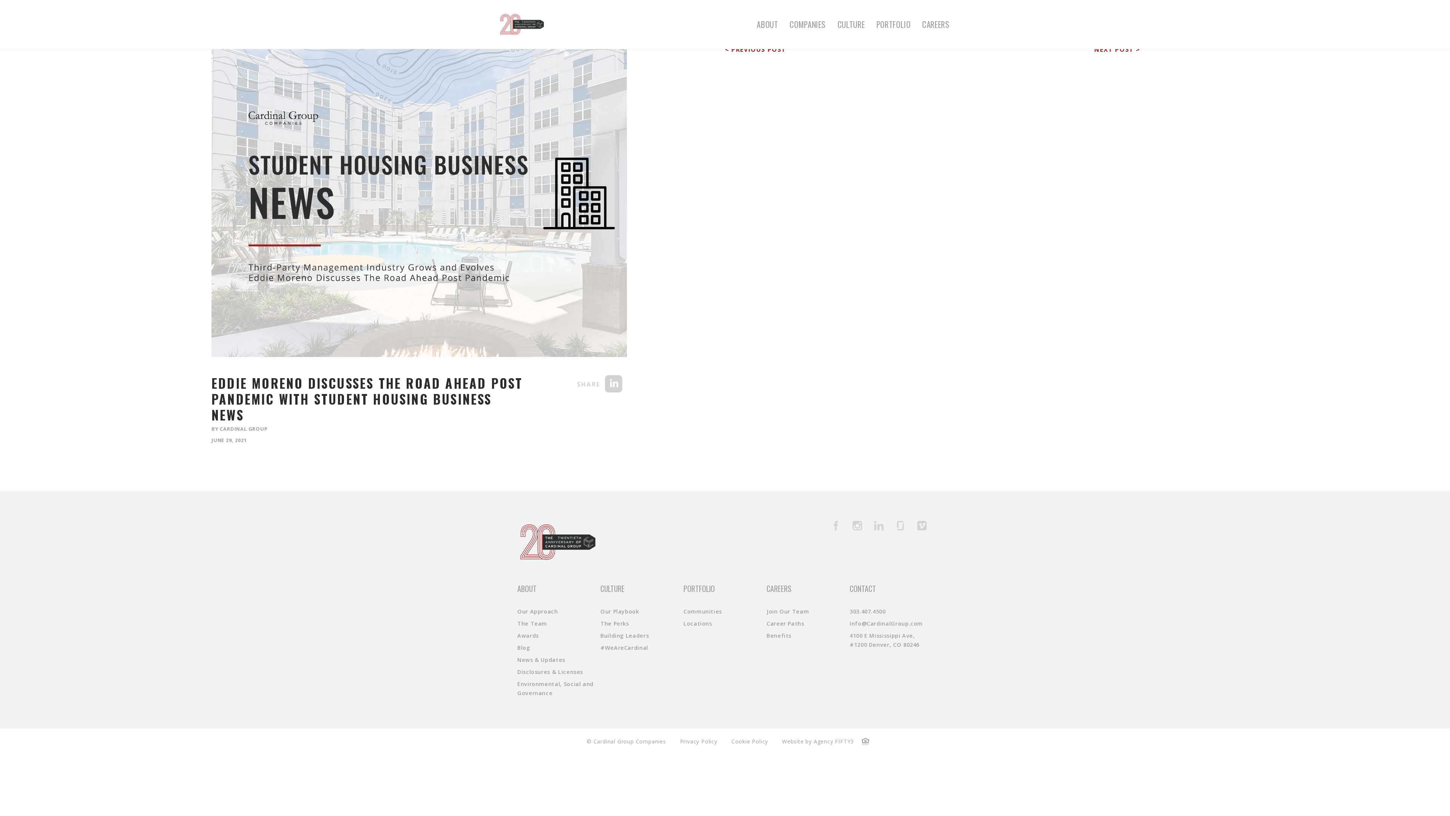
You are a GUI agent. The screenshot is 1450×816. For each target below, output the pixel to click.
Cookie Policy (749, 741)
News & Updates (541, 659)
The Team (532, 623)
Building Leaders (624, 635)
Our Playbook (619, 611)
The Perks (614, 623)
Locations (697, 623)
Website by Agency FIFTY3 (818, 741)
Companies (808, 24)
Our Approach (537, 611)
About (767, 24)
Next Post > (1117, 49)
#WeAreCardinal (624, 647)
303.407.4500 (868, 611)
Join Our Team (788, 611)
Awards (528, 635)
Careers (935, 24)
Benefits (779, 635)
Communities (702, 611)
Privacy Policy (698, 741)
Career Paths (785, 623)
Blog (523, 647)
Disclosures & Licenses (550, 671)
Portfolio (893, 24)
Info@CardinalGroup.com (886, 623)
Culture (851, 24)
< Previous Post (755, 49)
